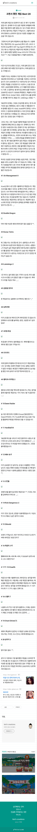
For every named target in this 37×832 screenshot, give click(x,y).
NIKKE (5, 692)
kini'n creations (11, 3)
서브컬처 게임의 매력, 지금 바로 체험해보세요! (12, 681)
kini (23, 830)
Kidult (4, 751)
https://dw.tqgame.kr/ (10, 675)
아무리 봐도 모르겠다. (9, 727)
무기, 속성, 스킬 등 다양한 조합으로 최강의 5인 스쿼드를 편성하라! (12, 696)
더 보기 (33, 752)
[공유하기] (8, 707)
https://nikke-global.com (10, 689)
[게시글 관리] (11, 707)
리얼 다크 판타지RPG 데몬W (12, 677)
